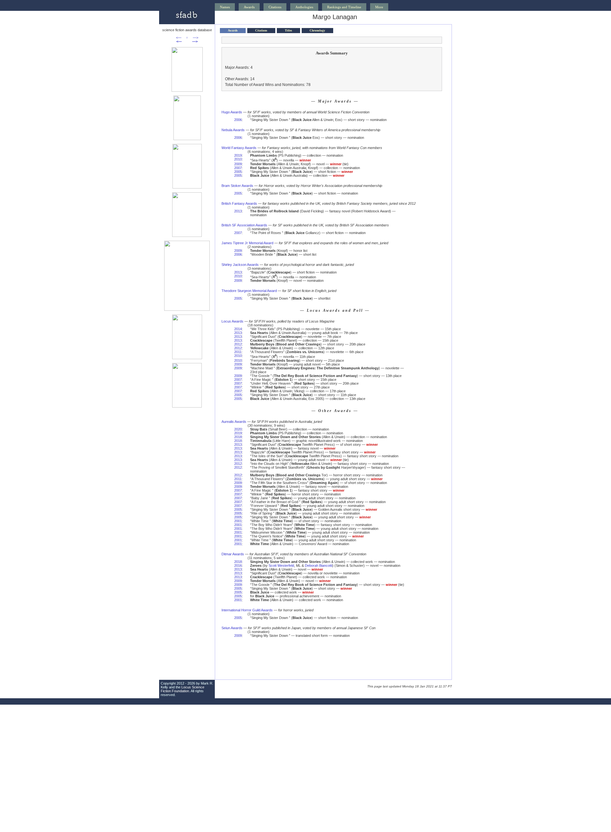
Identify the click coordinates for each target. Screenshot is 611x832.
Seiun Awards (231, 628)
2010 (238, 159)
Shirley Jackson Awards (240, 265)
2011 (238, 352)
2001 (238, 521)
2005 (238, 172)
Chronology (317, 30)
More (379, 7)
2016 (238, 565)
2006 (238, 120)
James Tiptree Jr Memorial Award (247, 243)
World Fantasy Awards (238, 148)
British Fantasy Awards (239, 203)
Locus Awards (232, 321)
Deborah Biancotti (318, 565)
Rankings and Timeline (344, 7)
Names (225, 7)
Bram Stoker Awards (237, 186)
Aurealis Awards (233, 421)
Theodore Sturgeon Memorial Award (249, 291)
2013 (238, 211)
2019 (238, 155)
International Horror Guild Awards (247, 610)
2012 (238, 344)
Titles (288, 30)
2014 (238, 329)
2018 (238, 437)
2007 (238, 168)
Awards (249, 7)
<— (178, 37)
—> (195, 37)
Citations (275, 7)
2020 (238, 429)
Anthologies (304, 7)
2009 (238, 164)
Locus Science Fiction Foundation (182, 689)
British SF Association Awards (244, 225)
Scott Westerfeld (281, 565)
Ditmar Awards (232, 554)
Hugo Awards (231, 112)
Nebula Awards (233, 130)
